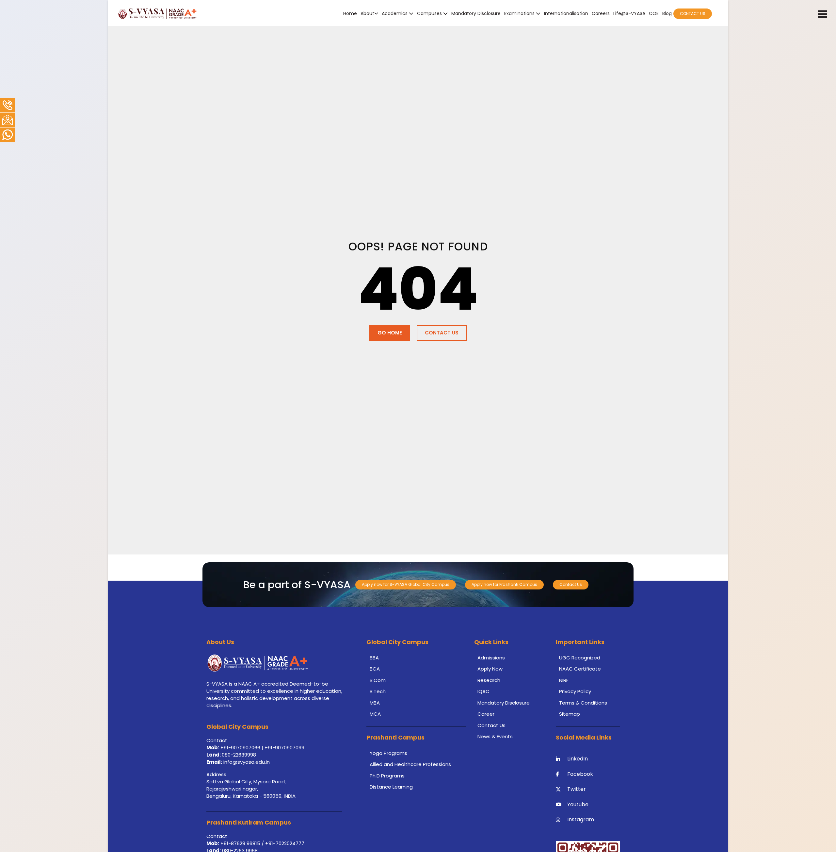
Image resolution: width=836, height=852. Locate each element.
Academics (395, 13)
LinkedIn (577, 758)
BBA (374, 657)
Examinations (520, 13)
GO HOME (390, 332)
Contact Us (570, 584)
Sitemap (569, 713)
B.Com (378, 680)
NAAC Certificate (580, 668)
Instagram (580, 819)
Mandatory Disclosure (476, 13)
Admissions (491, 657)
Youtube (577, 804)
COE (654, 13)
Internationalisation (566, 13)
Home (350, 13)
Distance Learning (391, 786)
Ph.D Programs (387, 775)
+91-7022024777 (284, 843)
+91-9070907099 (284, 747)
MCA (375, 713)
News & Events (495, 736)
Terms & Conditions (583, 702)
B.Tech (378, 691)
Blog (667, 13)
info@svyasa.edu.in (246, 761)
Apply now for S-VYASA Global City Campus (405, 584)
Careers (601, 13)
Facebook (580, 774)
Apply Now (490, 668)
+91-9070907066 (240, 747)
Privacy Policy (575, 691)
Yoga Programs (388, 753)
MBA (375, 702)
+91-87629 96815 (241, 843)
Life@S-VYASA (629, 13)
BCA (375, 668)
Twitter (576, 789)
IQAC (483, 691)
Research (488, 680)
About (367, 13)
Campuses (430, 13)
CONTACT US (692, 13)
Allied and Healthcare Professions (410, 764)
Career (485, 713)
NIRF (564, 680)
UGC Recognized (579, 657)
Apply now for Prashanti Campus (504, 584)
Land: (214, 754)
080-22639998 (239, 754)
